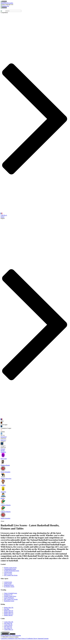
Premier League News (10, 596)
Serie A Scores (8, 573)
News (5, 3)
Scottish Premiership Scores (11, 570)
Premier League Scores (10, 567)
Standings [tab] (3, 452)
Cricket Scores (8, 582)
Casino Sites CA (8, 629)
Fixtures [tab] (3, 449)
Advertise (18, 635)
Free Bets (6, 609)
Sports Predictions (9, 598)
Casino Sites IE (8, 625)
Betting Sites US (8, 610)
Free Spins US (8, 628)
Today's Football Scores (10, 593)
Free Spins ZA (8, 626)
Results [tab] (3, 450)
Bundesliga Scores (9, 601)
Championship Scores (10, 569)
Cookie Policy (18, 638)
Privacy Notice (12, 635)
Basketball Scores (9, 585)
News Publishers (9, 638)
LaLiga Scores (8, 572)
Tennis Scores (8, 583)
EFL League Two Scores (11, 599)
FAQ (2, 635)
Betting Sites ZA (8, 612)
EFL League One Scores (10, 575)
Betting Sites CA (8, 613)
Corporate (45, 638)
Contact (5, 635)
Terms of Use (25, 638)
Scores (2, 3)
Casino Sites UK (8, 622)
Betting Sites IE (8, 615)
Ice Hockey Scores (9, 586)
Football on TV (8, 594)
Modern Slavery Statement (36, 638)
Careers (3, 638)
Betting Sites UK (8, 607)
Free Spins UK (8, 623)
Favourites (10, 3)
